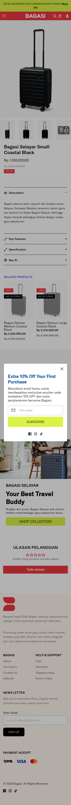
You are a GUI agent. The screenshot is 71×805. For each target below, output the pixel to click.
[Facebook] (29, 433)
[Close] (62, 369)
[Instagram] (35, 433)
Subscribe (36, 422)
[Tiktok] (41, 433)
